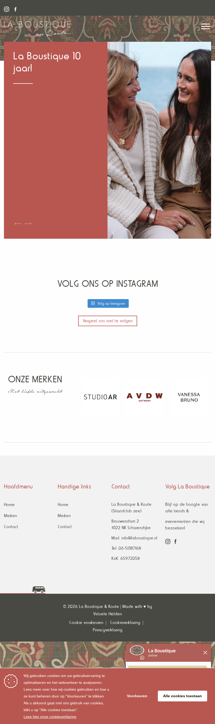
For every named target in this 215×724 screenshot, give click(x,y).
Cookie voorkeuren (86, 622)
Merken (10, 515)
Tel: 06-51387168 (126, 548)
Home (9, 504)
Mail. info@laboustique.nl (134, 538)
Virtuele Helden (107, 614)
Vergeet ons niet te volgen (108, 321)
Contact (11, 526)
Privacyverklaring (107, 630)
